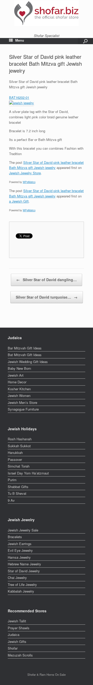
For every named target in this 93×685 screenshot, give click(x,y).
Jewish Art (16, 375)
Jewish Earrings (20, 543)
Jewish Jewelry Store (25, 172)
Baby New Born (19, 368)
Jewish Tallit (17, 621)
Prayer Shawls (18, 627)
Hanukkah (15, 452)
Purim (12, 479)
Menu (19, 40)
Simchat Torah (18, 466)
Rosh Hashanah (20, 438)
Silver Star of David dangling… (46, 279)
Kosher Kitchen (19, 388)
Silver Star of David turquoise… (47, 297)
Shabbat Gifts (18, 486)
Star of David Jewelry (24, 570)
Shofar (13, 648)
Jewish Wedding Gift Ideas (28, 361)
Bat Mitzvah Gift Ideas (25, 354)
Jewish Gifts (17, 641)
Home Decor (17, 381)
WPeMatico (29, 182)
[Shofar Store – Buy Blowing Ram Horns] (46, 13)
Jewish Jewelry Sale (23, 530)
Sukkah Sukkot (19, 445)
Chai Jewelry (17, 577)
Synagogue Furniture (23, 409)
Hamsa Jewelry (19, 557)
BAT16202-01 (19, 97)
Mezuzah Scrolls (20, 655)
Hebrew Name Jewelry (24, 564)
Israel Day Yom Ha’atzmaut (28, 473)
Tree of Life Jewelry (22, 584)
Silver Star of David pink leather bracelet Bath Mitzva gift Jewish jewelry (46, 165)
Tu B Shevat (17, 493)
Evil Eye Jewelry (20, 550)
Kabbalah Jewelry (21, 591)
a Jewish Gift (19, 201)
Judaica (13, 634)
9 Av (11, 500)
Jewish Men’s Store (22, 402)
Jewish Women (19, 395)
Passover (15, 459)
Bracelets (15, 536)
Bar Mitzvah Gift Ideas (25, 348)
